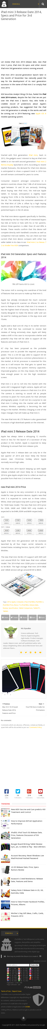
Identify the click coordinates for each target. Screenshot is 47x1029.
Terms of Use (6, 991)
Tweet (15, 617)
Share (6, 617)
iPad (26, 602)
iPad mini (33, 155)
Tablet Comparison (25, 608)
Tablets (5, 611)
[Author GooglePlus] (35, 652)
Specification (13, 608)
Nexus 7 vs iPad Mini (21, 605)
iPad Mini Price (8, 605)
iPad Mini (31, 602)
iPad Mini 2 (39, 602)
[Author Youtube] (40, 652)
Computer (20, 602)
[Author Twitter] (26, 652)
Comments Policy (35, 727)
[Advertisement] (23, 40)
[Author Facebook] (21, 652)
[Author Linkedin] (31, 652)
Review (5, 608)
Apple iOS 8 (41, 113)
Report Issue (16, 991)
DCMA (27, 1007)
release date (33, 605)
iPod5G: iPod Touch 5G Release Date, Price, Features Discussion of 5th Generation (26, 835)
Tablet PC (36, 608)
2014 (9, 602)
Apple (13, 602)
